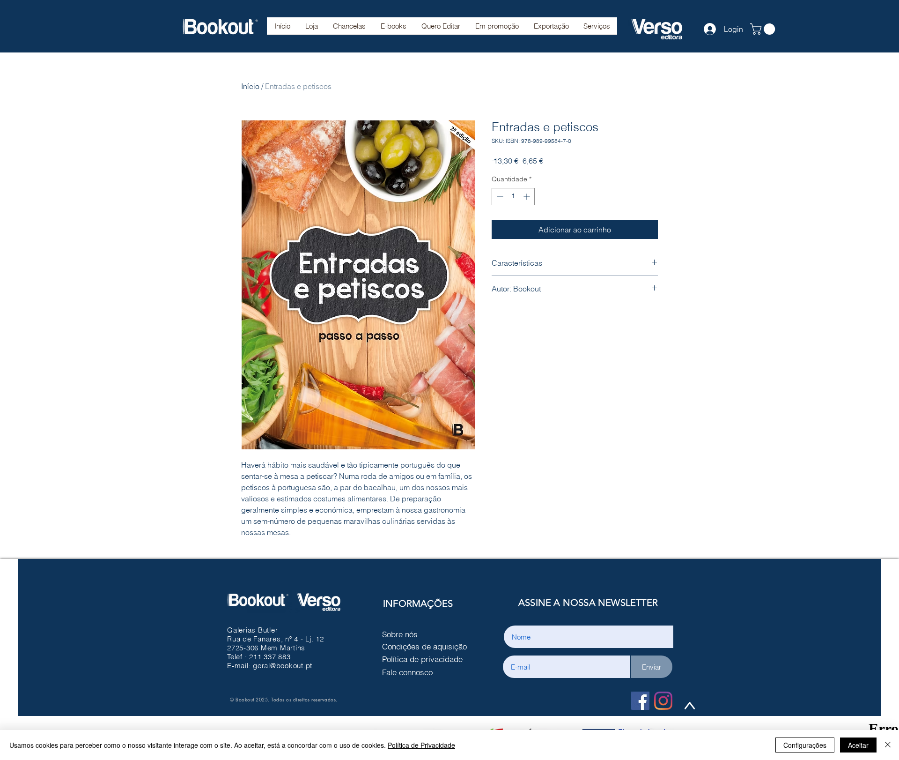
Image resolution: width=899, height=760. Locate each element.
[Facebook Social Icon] (640, 701)
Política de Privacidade (421, 745)
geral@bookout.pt (282, 665)
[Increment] (527, 196)
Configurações (804, 745)
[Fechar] (887, 745)
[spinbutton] (513, 196)
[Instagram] (663, 701)
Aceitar (858, 745)
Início (250, 86)
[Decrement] (499, 196)
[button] (349, 29)
